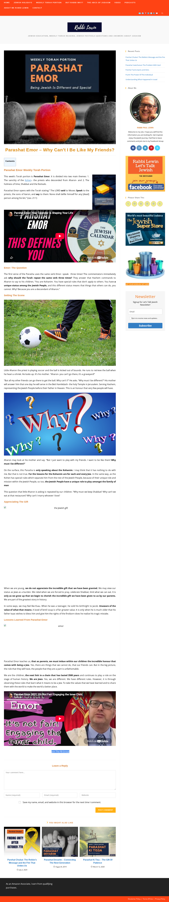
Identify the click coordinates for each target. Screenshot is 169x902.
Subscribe (145, 325)
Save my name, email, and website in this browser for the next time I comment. (62, 802)
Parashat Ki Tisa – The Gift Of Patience (97, 861)
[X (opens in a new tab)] (140, 13)
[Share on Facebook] (134, 203)
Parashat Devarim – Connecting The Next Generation (60, 861)
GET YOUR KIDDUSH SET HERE (137, 284)
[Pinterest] (151, 148)
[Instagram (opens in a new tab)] (148, 13)
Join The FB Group (60, 751)
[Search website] (162, 13)
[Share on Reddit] (153, 203)
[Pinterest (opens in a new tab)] (146, 13)
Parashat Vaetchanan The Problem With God (143, 65)
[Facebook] (133, 148)
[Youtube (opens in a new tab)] (157, 13)
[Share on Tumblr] (160, 203)
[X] (157, 148)
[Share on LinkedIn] (147, 203)
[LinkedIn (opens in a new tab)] (151, 13)
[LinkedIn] (145, 148)
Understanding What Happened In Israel (141, 79)
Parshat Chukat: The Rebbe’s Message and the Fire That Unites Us (22, 863)
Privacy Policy (160, 899)
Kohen (28, 180)
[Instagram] (139, 148)
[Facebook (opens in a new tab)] (143, 13)
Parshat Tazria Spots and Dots (137, 70)
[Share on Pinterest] (141, 203)
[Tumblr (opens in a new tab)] (154, 13)
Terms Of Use (148, 899)
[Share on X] (128, 203)
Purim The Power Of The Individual (139, 75)
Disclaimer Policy (134, 899)
